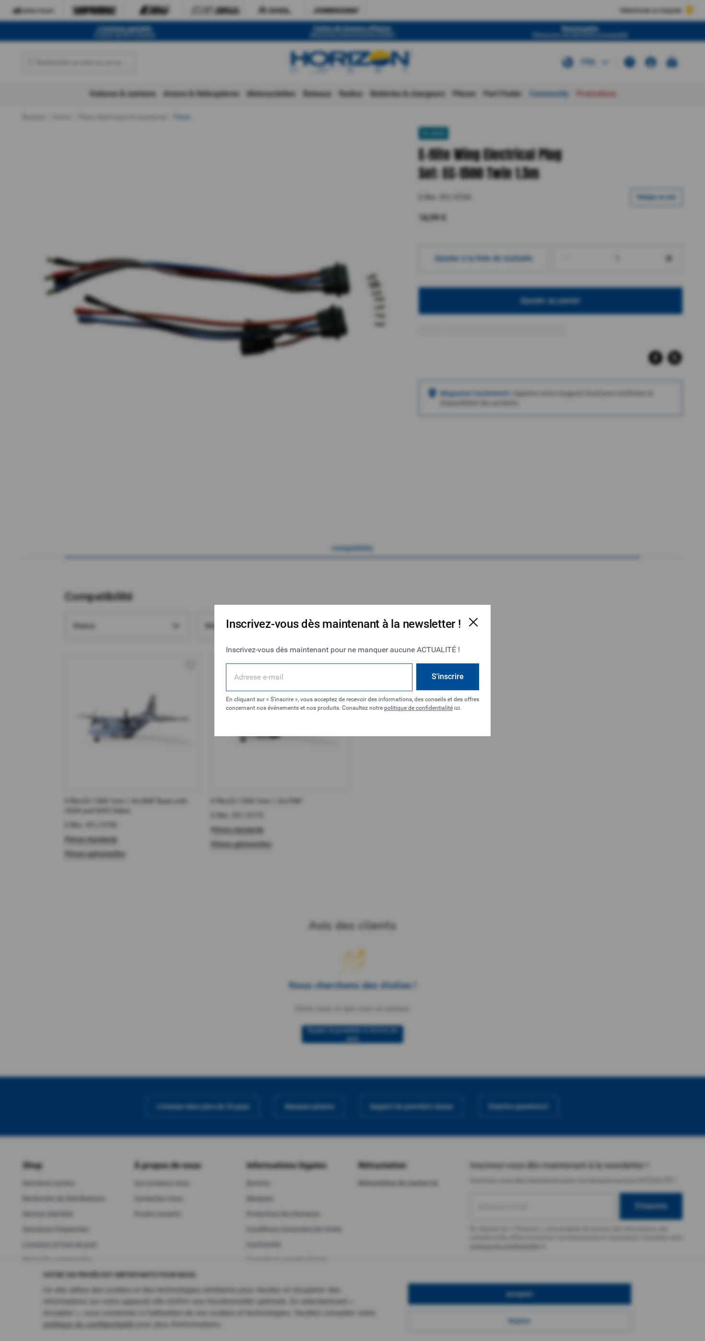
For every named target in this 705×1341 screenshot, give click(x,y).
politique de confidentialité (418, 708)
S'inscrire (448, 676)
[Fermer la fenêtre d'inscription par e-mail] (473, 622)
